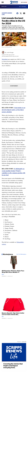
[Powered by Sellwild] (24, 341)
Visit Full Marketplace (21, 254)
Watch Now (23, 2)
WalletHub (5, 59)
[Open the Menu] (2, 2)
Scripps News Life (7, 13)
